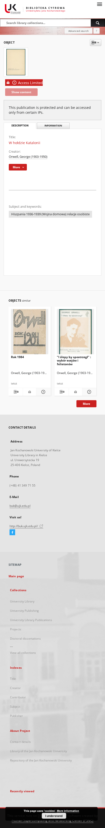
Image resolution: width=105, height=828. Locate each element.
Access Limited (30, 82)
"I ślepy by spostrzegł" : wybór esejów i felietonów (74, 360)
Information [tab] (53, 125)
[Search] (98, 23)
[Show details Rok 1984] (43, 392)
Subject (15, 706)
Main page (16, 576)
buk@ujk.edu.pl (20, 506)
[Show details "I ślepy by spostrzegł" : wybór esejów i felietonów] (89, 392)
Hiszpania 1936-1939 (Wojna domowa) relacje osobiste (50, 214)
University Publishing (24, 611)
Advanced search (78, 31)
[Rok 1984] (29, 333)
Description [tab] (20, 125)
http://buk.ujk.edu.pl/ (24, 526)
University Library (22, 601)
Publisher (16, 716)
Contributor (18, 697)
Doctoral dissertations (25, 638)
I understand (54, 816)
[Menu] (99, 4)
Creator (15, 688)
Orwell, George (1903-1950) (28, 157)
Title (13, 679)
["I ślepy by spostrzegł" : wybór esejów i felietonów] (75, 333)
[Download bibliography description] (16, 392)
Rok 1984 (17, 357)
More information (68, 811)
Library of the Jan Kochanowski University (38, 751)
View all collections (23, 653)
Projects (15, 629)
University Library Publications (31, 620)
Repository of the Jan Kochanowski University (41, 760)
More (86, 404)
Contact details (20, 742)
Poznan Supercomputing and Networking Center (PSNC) (53, 820)
